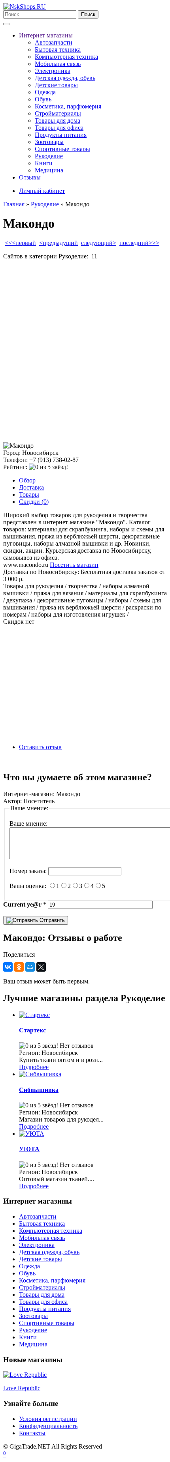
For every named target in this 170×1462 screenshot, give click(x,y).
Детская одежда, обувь (65, 78)
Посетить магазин (74, 564)
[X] (41, 967)
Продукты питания (61, 134)
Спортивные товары (62, 149)
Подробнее (34, 1067)
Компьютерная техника (66, 56)
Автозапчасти (53, 42)
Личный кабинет (42, 190)
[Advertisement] (85, 351)
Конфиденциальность (48, 1426)
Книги (44, 163)
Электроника (52, 70)
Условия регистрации (48, 1418)
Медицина (49, 170)
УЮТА (29, 1149)
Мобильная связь (58, 63)
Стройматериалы (58, 113)
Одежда (45, 92)
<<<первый (20, 242)
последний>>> (139, 242)
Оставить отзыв (40, 747)
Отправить (51, 920)
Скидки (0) (34, 501)
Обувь (43, 99)
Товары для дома (57, 120)
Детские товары (56, 85)
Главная (14, 204)
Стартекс (32, 1030)
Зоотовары (49, 141)
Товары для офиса (59, 127)
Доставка (31, 487)
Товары (29, 494)
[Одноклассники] (19, 967)
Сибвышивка (39, 1089)
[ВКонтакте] (8, 967)
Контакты (32, 1433)
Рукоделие (49, 156)
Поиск (88, 14)
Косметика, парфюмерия (68, 106)
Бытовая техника (58, 49)
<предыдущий (58, 242)
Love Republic (21, 1388)
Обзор (27, 480)
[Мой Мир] (30, 967)
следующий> (98, 242)
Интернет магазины (46, 35)
